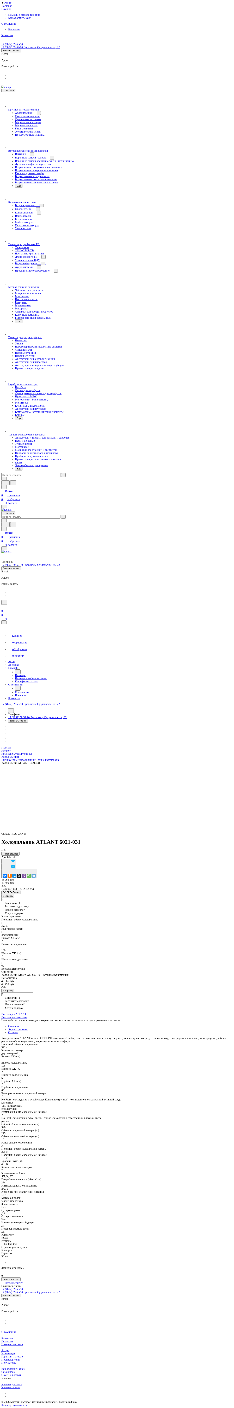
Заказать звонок (11, 50)
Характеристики (18, 1029)
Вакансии (7, 1341)
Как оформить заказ (12, 1368)
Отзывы (13, 1032)
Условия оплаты (10, 1387)
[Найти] (13, 482)
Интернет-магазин (12, 1344)
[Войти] (2, 606)
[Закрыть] (4, 622)
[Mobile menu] (4, 548)
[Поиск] (4, 602)
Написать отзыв (11, 1279)
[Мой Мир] (14, 876)
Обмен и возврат (11, 1375)
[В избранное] (8, 861)
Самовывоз (8, 1371)
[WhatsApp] (29, 876)
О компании (8, 1331)
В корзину (8, 896)
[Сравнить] (8, 866)
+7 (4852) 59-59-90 (12, 44)
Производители (10, 1359)
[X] (19, 876)
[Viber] (24, 876)
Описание (14, 1026)
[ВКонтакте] (5, 876)
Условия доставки (11, 1384)
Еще (18, 186)
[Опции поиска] (4, 478)
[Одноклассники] (10, 876)
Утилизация (8, 1353)
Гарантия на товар (12, 1356)
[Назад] (18, 671)
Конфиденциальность (14, 1405)
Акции (5, 1350)
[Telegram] (34, 876)
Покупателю (8, 1362)
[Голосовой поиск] (5, 482)
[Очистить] (63, 475)
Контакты (7, 1338)
